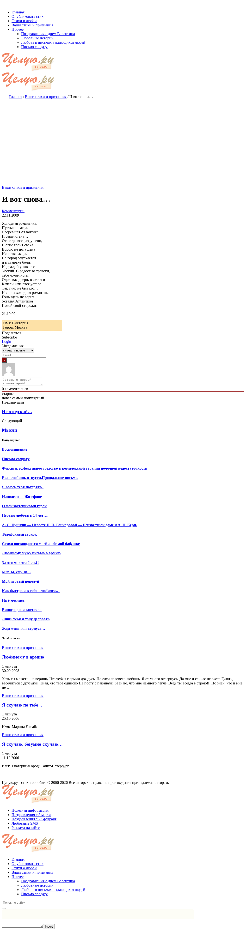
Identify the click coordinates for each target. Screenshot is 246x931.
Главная (18, 859)
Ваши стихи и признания (22, 187)
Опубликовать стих (27, 864)
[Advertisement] (123, 137)
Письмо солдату (34, 894)
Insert (49, 926)
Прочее (18, 877)
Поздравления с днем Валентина (48, 881)
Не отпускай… (17, 411)
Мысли (9, 430)
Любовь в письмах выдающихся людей (53, 890)
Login (6, 341)
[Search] (4, 908)
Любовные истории (37, 885)
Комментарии (13, 211)
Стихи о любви (24, 868)
